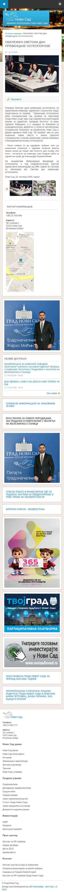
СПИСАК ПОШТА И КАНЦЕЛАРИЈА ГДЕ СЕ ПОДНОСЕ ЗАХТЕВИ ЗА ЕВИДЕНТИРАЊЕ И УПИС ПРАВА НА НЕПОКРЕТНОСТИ (29, 494)
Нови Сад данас (12, 744)
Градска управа (12, 778)
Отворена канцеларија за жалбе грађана (22, 868)
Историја (7, 757)
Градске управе (10, 795)
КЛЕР (5, 822)
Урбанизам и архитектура (15, 761)
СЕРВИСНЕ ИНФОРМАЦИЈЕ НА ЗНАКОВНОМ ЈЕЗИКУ (30, 405)
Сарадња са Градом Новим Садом (19, 872)
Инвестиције (10, 815)
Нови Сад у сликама (12, 772)
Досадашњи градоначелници (17, 788)
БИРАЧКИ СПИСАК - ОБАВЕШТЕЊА (25, 509)
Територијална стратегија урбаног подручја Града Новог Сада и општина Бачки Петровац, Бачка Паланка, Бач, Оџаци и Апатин (30, 695)
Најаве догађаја (15, 358)
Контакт (7, 858)
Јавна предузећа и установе (16, 806)
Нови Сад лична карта (13, 754)
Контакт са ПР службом (14, 841)
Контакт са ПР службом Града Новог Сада (23, 875)
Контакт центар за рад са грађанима (20, 865)
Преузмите (16, 99)
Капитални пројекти (12, 829)
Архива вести (9, 852)
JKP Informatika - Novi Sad (41, 887)
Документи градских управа (16, 809)
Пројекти (7, 825)
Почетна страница (13, 33)
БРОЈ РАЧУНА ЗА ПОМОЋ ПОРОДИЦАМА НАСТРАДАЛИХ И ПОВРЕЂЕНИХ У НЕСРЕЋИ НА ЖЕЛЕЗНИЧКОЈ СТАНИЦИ (30, 421)
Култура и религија (12, 765)
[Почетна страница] (26, 25)
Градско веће (9, 791)
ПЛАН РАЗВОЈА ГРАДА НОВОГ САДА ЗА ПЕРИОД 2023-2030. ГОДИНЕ (28, 677)
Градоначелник (10, 784)
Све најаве (52, 393)
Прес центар (10, 835)
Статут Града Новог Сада (15, 802)
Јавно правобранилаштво (15, 799)
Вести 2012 (8, 849)
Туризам (7, 768)
